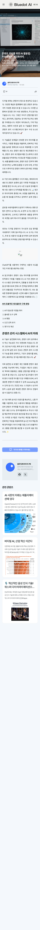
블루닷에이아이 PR (13, 82)
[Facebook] (19, 474)
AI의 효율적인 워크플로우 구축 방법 (15, 303)
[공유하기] (36, 91)
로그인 (35, 4)
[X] (25, 474)
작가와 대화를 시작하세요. (22, 450)
